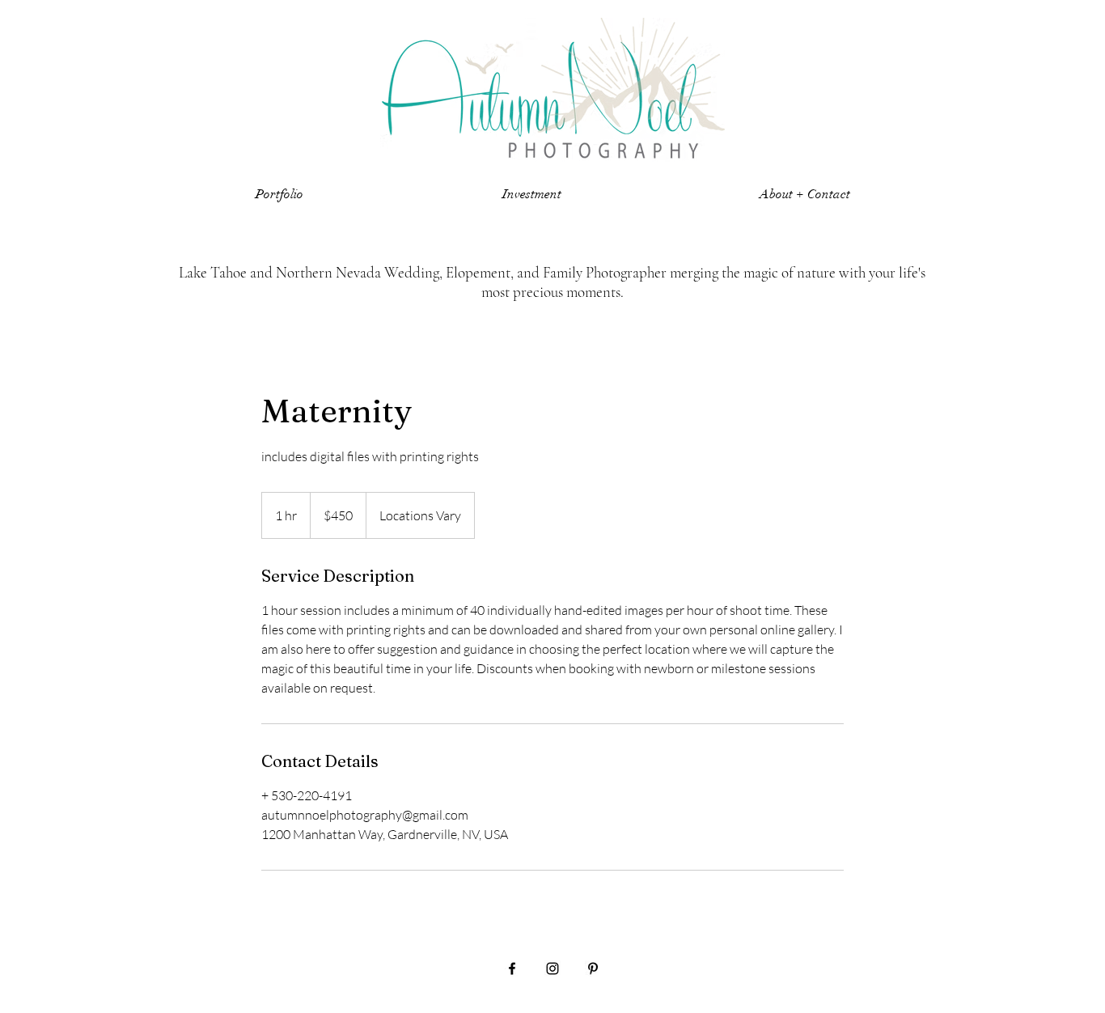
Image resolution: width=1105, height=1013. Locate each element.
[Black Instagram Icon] (552, 968)
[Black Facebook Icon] (512, 968)
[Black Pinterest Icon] (593, 968)
